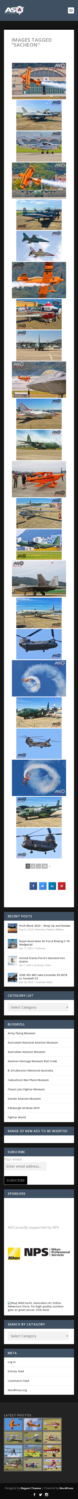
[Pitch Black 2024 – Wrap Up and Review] (12, 928)
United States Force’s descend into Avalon (42, 959)
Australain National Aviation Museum (33, 1042)
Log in (12, 1362)
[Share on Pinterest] (62, 889)
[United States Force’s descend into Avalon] (12, 960)
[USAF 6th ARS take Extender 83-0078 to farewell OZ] (12, 977)
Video (48, 965)
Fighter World (17, 1117)
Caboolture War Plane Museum (28, 1080)
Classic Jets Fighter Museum (26, 1089)
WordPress (66, 1488)
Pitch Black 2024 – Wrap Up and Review (44, 925)
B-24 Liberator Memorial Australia (30, 1070)
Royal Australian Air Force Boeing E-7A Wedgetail (44, 942)
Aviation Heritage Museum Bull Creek (32, 1061)
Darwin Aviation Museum (24, 1098)
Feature (50, 929)
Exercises (40, 929)
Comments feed (18, 1381)
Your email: (13, 1159)
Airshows (40, 948)
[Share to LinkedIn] (52, 889)
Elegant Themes (31, 1488)
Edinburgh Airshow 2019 (23, 1108)
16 (44, 866)
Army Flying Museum (21, 1033)
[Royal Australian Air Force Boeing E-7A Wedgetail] (12, 943)
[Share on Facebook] (33, 889)
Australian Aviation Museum (26, 1052)
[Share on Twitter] (43, 889)
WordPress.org (17, 1390)
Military (59, 929)
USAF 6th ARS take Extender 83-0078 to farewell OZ (43, 976)
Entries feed (16, 1371)
